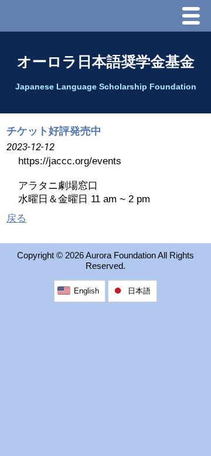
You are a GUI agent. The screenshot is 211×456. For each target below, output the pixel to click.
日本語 (139, 290)
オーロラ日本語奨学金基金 (106, 61)
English (86, 290)
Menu (194, 17)
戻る (16, 218)
